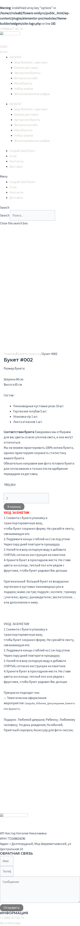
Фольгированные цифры (32, 94)
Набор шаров (23, 89)
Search (4, 215)
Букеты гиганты (28, 354)
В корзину (14, 507)
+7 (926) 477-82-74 (12, 918)
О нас (13, 156)
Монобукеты (23, 83)
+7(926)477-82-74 (11, 29)
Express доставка (26, 68)
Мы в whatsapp (10, 923)
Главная (9, 354)
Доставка (16, 166)
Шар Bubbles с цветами (30, 62)
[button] (40, 176)
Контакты (16, 161)
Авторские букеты (27, 73)
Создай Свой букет (22, 151)
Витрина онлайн (26, 78)
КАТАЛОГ (15, 57)
